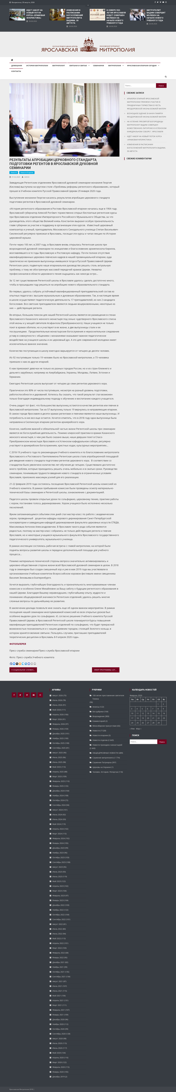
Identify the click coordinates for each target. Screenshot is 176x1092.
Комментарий (99, 721)
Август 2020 (57, 1038)
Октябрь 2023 (58, 857)
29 (159, 723)
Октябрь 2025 (58, 743)
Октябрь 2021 (58, 972)
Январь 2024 (58, 843)
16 (164, 713)
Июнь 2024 (57, 819)
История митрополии (37, 65)
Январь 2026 (58, 729)
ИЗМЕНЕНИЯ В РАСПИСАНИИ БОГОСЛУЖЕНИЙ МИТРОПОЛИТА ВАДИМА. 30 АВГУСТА (74, 16)
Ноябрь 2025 (58, 738)
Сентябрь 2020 (59, 1034)
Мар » (138, 728)
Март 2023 (57, 891)
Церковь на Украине (102, 767)
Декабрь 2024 (58, 791)
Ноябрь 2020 (58, 1024)
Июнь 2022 (57, 933)
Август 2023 (57, 867)
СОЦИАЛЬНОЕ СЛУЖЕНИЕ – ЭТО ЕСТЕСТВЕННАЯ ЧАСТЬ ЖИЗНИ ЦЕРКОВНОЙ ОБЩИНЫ (25, 670)
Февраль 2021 (58, 1010)
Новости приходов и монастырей (107, 745)
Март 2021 (57, 1005)
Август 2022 (57, 924)
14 (153, 713)
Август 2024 (57, 810)
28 (153, 723)
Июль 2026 (57, 700)
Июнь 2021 (57, 991)
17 (132, 718)
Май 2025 (56, 767)
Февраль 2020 (58, 1067)
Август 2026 (57, 695)
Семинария (98, 65)
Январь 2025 (58, 786)
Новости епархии (100, 735)
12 (143, 713)
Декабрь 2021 (58, 962)
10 (132, 713)
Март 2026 (57, 719)
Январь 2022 (58, 957)
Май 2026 (56, 710)
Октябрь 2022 (58, 914)
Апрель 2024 (58, 829)
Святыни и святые (78, 65)
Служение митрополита (103, 757)
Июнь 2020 (57, 1048)
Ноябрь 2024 (58, 795)
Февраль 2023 (58, 895)
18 (138, 718)
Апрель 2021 (58, 1000)
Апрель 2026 (58, 714)
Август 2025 (57, 752)
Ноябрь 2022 (58, 910)
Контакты (16, 71)
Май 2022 (56, 938)
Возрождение (98, 716)
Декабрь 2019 (58, 1076)
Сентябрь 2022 (59, 919)
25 (138, 723)
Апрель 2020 (58, 1057)
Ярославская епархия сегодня (142, 65)
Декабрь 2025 (58, 733)
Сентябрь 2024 (59, 805)
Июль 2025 (57, 757)
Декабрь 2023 (58, 848)
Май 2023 (56, 881)
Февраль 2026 (58, 724)
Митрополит (58, 65)
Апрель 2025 (58, 771)
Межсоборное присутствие (105, 726)
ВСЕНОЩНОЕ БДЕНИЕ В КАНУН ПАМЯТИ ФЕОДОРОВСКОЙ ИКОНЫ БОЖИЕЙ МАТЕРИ (146, 115)
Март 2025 (57, 776)
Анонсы (96, 707)
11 (138, 713)
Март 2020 (57, 1062)
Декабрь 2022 (58, 905)
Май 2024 (56, 824)
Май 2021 (56, 995)
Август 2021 (57, 981)
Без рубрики (98, 711)
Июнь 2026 (57, 705)
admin (26, 177)
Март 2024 (57, 833)
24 (132, 723)
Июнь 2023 (57, 876)
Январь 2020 (58, 1072)
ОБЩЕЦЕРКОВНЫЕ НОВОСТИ (105, 753)
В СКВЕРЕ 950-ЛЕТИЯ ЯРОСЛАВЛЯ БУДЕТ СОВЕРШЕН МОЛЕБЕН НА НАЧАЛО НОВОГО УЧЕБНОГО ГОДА (116, 16)
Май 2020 (56, 1053)
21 (153, 718)
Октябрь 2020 (58, 1029)
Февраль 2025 (58, 781)
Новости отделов (26, 172)
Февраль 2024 (58, 838)
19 (143, 718)
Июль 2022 (57, 929)
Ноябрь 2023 (58, 852)
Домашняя (16, 65)
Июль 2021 (57, 986)
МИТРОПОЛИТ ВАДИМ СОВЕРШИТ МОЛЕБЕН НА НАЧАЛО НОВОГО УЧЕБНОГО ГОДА (156, 15)
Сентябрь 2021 (59, 976)
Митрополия (114, 65)
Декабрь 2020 (58, 1019)
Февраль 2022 (58, 953)
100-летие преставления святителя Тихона (108, 697)
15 (159, 713)
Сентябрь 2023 (59, 862)
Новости (14, 172)
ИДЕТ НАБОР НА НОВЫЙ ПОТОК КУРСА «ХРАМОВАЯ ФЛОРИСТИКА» (35, 14)
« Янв (132, 728)
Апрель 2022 (58, 943)
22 (159, 718)
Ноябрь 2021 (58, 967)
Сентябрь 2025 (59, 748)
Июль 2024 (57, 814)
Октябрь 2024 (58, 800)
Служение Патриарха (102, 762)
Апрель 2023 (58, 886)
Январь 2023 (58, 900)
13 (148, 713)
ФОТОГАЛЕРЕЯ (17, 643)
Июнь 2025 (57, 762)
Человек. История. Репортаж (105, 772)
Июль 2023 (57, 872)
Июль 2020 (57, 1043)
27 (148, 723)
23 (164, 718)
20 (148, 718)
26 (143, 723)
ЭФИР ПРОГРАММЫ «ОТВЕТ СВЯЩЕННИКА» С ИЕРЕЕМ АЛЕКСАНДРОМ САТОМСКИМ (107, 670)
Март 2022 (57, 948)
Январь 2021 (58, 1014)
